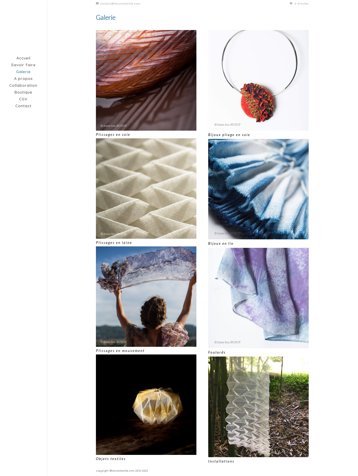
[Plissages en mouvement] (146, 296)
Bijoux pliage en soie (229, 135)
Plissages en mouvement (120, 350)
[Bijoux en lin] (258, 189)
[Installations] (258, 407)
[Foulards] (258, 298)
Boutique (23, 93)
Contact (23, 106)
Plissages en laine (114, 242)
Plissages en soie (113, 134)
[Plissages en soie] (146, 80)
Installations (221, 461)
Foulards (217, 352)
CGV (23, 99)
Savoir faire (23, 65)
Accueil (23, 58)
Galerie (23, 72)
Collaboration (23, 86)
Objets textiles (111, 459)
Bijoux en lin (221, 243)
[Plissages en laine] (146, 188)
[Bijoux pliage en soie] (258, 80)
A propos (23, 79)
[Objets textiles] (146, 404)
